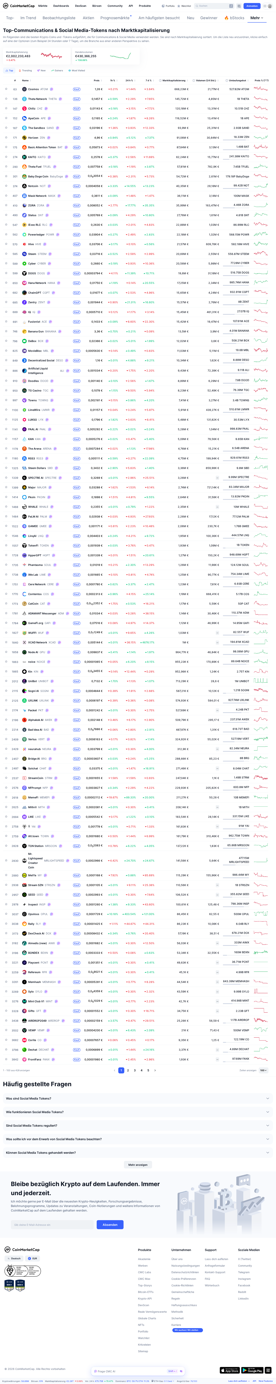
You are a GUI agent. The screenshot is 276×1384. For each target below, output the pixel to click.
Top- (10, 18)
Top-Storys (145, 1285)
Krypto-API (145, 1298)
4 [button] (142, 1070)
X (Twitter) (244, 1259)
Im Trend (28, 18)
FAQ (207, 1278)
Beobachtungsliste (59, 18)
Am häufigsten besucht (159, 18)
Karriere (176, 1324)
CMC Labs (144, 1272)
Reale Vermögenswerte (152, 1311)
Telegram (244, 1272)
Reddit (242, 1292)
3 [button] (135, 1070)
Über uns (177, 1259)
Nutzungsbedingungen (185, 1265)
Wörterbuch (212, 1285)
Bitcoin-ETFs (146, 1292)
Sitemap (143, 1351)
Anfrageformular (215, 1265)
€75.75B (99, 1381)
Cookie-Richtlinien (182, 1285)
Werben (143, 1265)
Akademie (144, 1259)
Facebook (244, 1285)
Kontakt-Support (215, 1272)
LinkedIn (243, 1298)
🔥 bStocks (234, 18)
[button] (37, 56)
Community (245, 1265)
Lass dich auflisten (216, 1259)
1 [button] (121, 1070)
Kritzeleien (144, 1344)
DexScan (143, 1305)
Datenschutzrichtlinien (185, 1272)
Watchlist (143, 1338)
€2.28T (70, 1381)
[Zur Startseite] (19, 6)
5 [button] (148, 1070)
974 (41, 1381)
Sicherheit (177, 1318)
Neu (190, 18)
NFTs (141, 1324)
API (254, 1381)
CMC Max (144, 1278)
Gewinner (208, 18)
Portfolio (143, 1331)
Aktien (88, 18)
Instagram (244, 1278)
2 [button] (128, 1070)
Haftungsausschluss (184, 1305)
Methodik (177, 1311)
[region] (99, 6)
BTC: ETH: (138, 1381)
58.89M (25, 1381)
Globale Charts (147, 1318)
